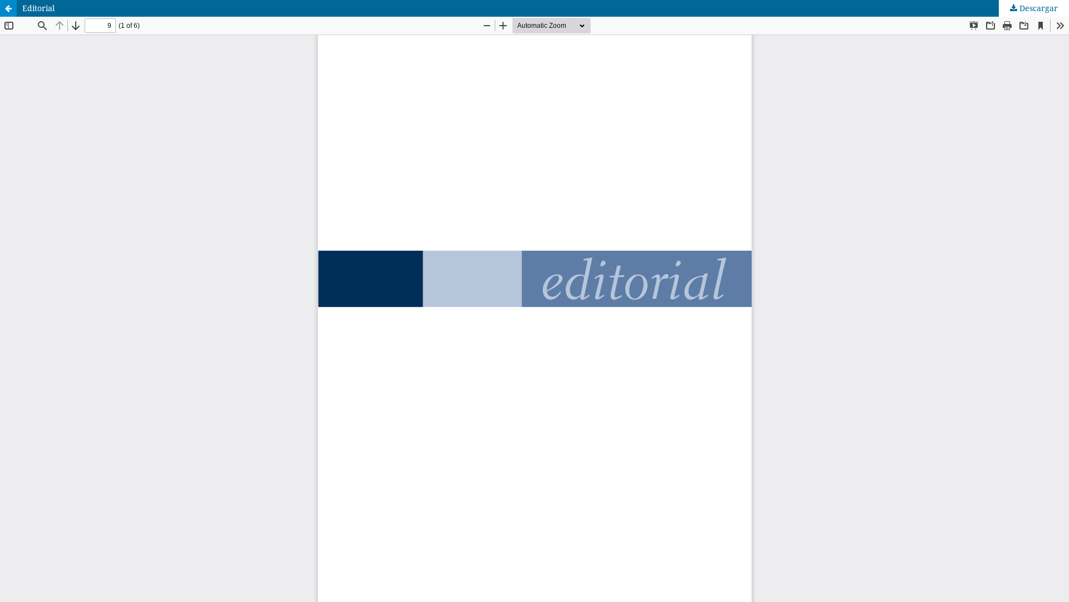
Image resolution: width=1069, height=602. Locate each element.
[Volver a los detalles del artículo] (8, 8)
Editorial (38, 8)
